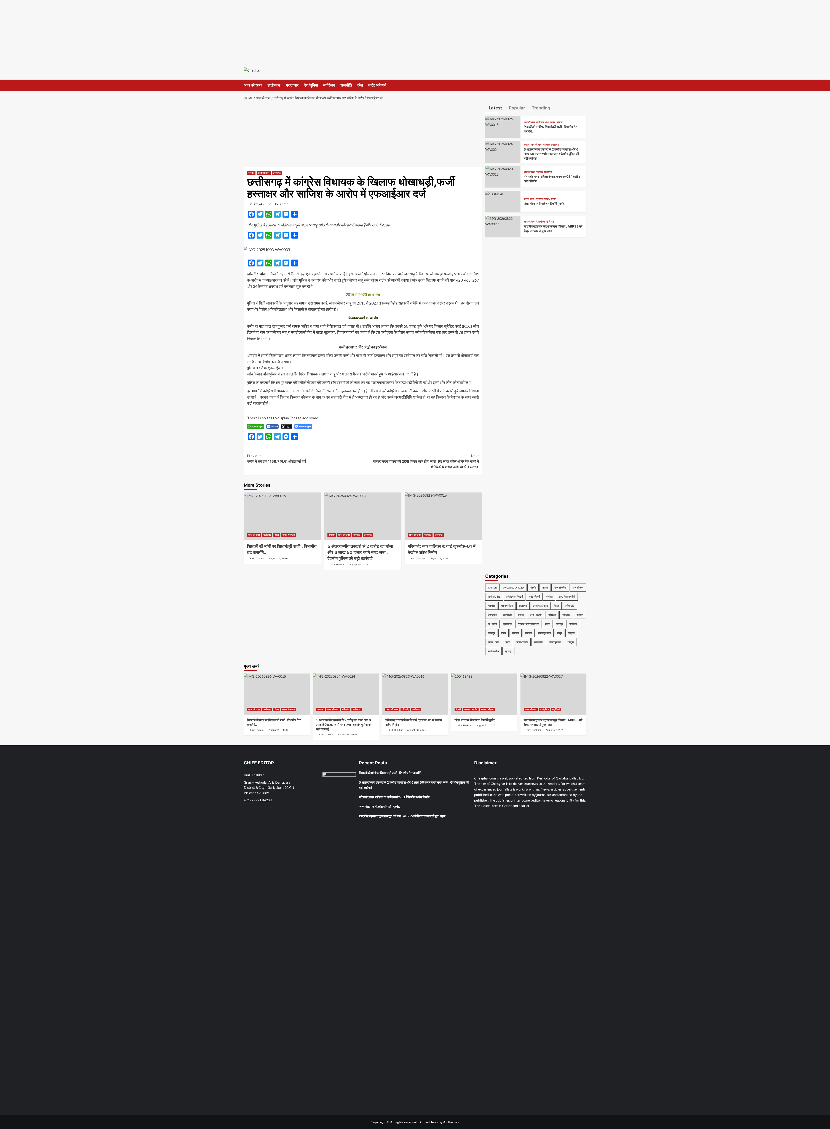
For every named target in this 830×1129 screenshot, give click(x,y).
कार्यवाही (549, 596)
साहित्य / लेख (493, 651)
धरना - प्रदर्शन (536, 199)
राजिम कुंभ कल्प (544, 633)
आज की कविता (560, 587)
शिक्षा (277, 534)
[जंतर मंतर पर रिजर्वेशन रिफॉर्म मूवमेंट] (495, 193)
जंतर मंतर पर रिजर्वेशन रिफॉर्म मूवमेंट (544, 204)
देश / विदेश (507, 614)
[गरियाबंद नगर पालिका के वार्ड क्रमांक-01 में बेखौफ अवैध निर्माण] (443, 516)
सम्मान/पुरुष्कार (555, 642)
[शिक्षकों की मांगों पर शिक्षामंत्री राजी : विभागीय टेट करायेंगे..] (282, 516)
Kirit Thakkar (257, 204)
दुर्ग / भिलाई (569, 605)
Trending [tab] (540, 108)
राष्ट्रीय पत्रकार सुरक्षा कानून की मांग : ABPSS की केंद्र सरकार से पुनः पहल (402, 816)
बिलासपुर (559, 623)
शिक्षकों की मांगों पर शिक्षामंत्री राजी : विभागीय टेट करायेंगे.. (391, 773)
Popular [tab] (516, 108)
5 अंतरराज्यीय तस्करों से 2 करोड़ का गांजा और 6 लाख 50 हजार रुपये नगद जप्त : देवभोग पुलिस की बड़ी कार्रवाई (360, 552)
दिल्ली (526, 199)
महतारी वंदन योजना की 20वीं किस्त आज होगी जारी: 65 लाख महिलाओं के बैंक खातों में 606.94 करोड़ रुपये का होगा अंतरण (426, 461)
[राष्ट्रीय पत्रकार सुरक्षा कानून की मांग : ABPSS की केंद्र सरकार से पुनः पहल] (503, 221)
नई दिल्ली (550, 222)
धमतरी (521, 614)
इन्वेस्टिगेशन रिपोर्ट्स (514, 596)
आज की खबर (253, 85)
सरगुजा (571, 642)
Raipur (492, 587)
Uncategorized (513, 587)
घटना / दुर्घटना (507, 605)
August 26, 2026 (278, 558)
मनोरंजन (329, 85)
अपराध (251, 172)
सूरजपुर (508, 651)
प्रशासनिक (507, 623)
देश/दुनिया (311, 85)
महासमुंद (491, 633)
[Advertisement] (415, 30)
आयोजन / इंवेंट (494, 596)
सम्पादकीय (538, 642)
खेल (360, 85)
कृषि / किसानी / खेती (567, 596)
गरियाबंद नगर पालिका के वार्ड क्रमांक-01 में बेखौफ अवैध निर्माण (394, 797)
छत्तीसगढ (274, 85)
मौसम (503, 633)
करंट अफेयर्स (377, 85)
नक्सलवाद (566, 614)
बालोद (547, 623)
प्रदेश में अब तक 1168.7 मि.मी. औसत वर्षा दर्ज (276, 458)
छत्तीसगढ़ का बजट (540, 605)
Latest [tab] (495, 108)
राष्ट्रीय (571, 633)
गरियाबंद (356, 534)
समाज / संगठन (288, 534)
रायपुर (559, 633)
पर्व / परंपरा (492, 623)
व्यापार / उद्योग (493, 642)
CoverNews (429, 1122)
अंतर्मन (533, 587)
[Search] (583, 85)
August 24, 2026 (358, 564)
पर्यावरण (580, 614)
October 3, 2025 (278, 204)
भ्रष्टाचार (292, 85)
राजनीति (346, 85)
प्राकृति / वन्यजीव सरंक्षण (528, 623)
